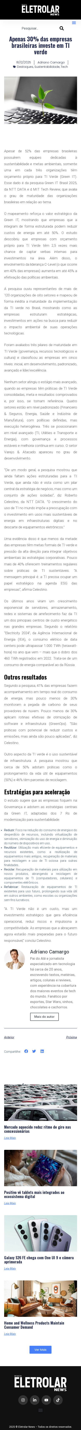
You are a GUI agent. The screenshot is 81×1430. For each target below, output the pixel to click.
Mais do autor (44, 1017)
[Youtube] (46, 1400)
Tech (64, 67)
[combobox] (41, 28)
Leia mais (10, 1138)
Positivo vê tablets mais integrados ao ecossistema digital (34, 1194)
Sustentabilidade (47, 67)
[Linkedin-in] (34, 1400)
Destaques (25, 67)
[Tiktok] (58, 1400)
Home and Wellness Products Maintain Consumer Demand (34, 1325)
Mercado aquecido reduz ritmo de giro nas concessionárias (37, 1129)
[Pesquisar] (62, 28)
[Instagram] (23, 1400)
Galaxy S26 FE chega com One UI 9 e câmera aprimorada (39, 1260)
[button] (74, 23)
